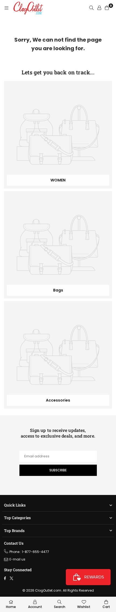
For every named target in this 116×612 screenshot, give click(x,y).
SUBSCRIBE (58, 470)
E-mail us (17, 559)
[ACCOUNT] (99, 8)
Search (59, 606)
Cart (106, 606)
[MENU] (6, 8)
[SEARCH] (91, 8)
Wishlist (83, 606)
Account (35, 606)
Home (11, 606)
